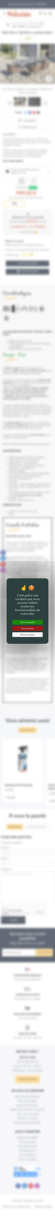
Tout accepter (27, 622)
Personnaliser (27, 634)
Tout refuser (27, 628)
